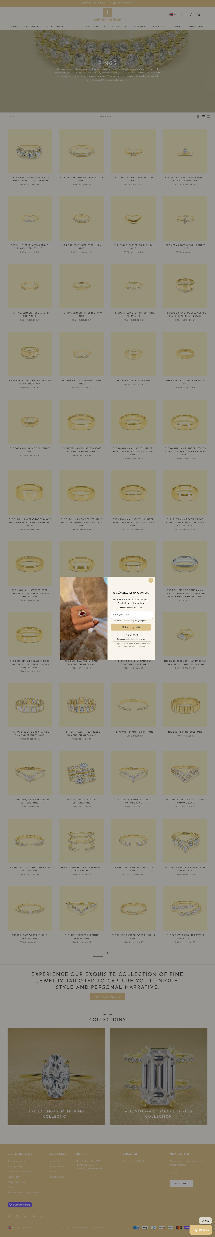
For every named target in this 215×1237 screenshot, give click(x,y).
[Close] (151, 580)
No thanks (132, 634)
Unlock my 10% (131, 627)
